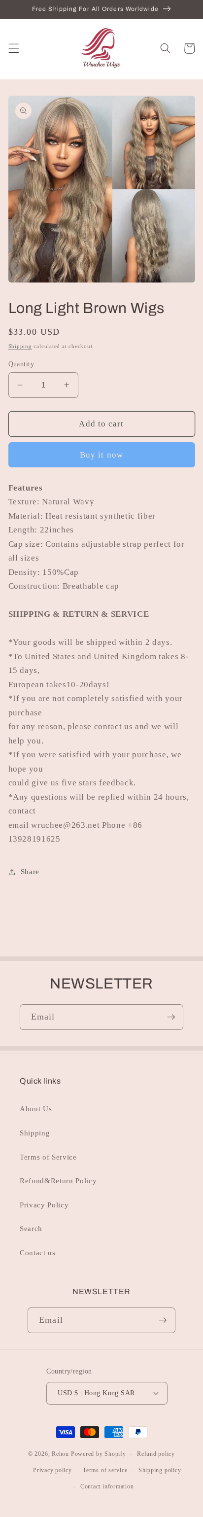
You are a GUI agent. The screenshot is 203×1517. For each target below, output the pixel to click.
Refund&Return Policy (58, 1180)
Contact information (107, 1486)
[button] (13, 48)
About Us (36, 1108)
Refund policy (156, 1453)
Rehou (60, 1454)
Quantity (21, 364)
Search (31, 1228)
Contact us (38, 1252)
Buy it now (101, 454)
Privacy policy (52, 1470)
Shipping (20, 346)
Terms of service (105, 1470)
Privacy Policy (44, 1204)
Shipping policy (159, 1470)
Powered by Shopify (98, 1454)
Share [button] (30, 871)
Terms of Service (48, 1157)
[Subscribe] (171, 1017)
